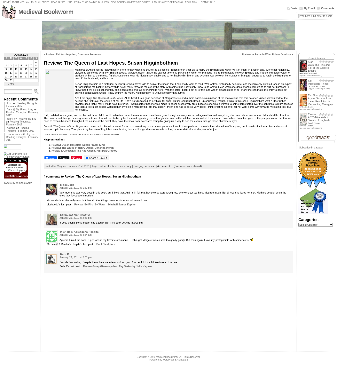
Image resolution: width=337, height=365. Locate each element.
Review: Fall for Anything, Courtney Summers (73, 54)
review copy (124, 166)
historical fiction (107, 166)
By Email (309, 8)
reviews (149, 166)
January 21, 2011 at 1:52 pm (75, 187)
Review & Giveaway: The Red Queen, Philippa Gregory (84, 150)
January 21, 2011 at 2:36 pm (75, 217)
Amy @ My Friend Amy (20, 109)
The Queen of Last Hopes (108, 98)
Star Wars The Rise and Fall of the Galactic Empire (319, 66)
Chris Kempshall (309, 73)
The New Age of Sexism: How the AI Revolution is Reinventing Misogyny (320, 100)
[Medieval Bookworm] (168, 35)
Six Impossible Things (318, 82)
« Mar (11, 84)
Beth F (64, 254)
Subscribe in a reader (311, 147)
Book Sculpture (105, 244)
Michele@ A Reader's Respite (79, 231)
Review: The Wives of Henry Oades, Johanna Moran (82, 147)
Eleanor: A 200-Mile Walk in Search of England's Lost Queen (319, 119)
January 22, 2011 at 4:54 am (75, 234)
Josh (9, 103)
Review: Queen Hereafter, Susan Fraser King (78, 144)
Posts (294, 8)
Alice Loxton (307, 126)
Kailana (11, 127)
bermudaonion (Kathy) (19, 134)
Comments (327, 8)
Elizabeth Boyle (318, 86)
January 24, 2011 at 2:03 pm (75, 257)
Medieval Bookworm (46, 11)
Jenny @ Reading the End (21, 118)
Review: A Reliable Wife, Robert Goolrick (266, 54)
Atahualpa (182, 359)
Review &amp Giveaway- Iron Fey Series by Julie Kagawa (117, 266)
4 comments (164, 166)
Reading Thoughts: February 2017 (22, 105)
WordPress (168, 359)
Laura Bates (307, 107)
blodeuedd (67, 184)
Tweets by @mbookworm (18, 182)
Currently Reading (317, 58)
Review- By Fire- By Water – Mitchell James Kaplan (105, 204)
